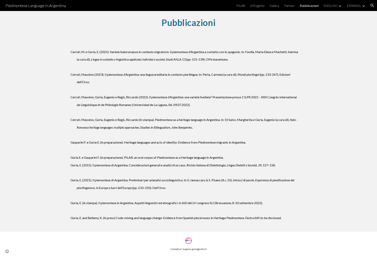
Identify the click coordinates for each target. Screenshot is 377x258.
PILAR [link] (240, 5)
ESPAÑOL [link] (354, 5)
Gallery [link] (274, 5)
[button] (372, 5)
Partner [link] (289, 5)
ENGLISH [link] (331, 5)
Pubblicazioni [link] (309, 5)
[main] (188, 22)
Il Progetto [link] (257, 5)
